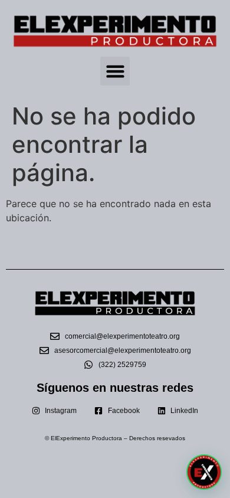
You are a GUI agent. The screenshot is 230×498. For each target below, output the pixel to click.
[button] (115, 71)
